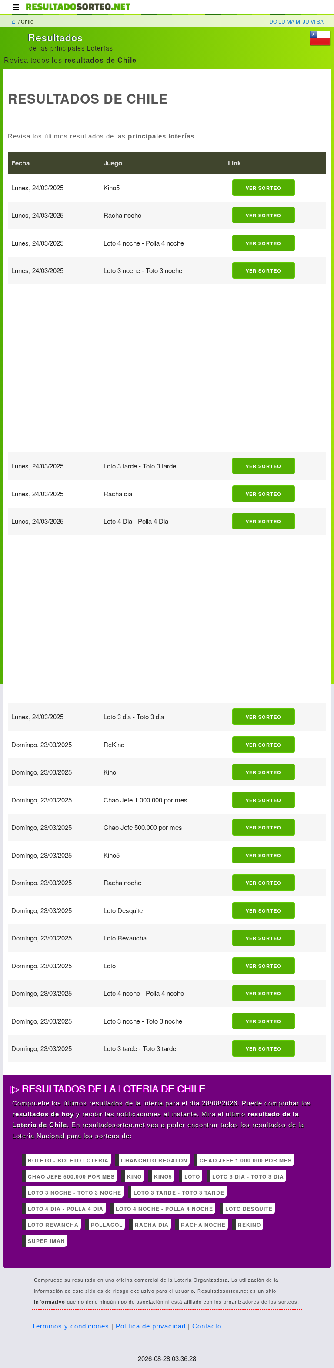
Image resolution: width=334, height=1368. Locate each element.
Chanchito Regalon (154, 1160)
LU (281, 21)
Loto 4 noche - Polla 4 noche (164, 1209)
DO (273, 21)
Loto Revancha (53, 1225)
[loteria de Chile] (78, 11)
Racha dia (152, 1225)
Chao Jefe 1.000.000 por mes (246, 1160)
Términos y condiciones (70, 1326)
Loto (192, 1176)
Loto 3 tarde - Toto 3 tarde (179, 1192)
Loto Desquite (249, 1209)
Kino (134, 1176)
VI (313, 21)
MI (298, 21)
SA (320, 21)
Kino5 (163, 1176)
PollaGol (107, 1225)
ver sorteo (263, 188)
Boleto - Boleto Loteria (68, 1160)
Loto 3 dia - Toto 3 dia (248, 1176)
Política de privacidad (151, 1326)
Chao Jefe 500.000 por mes (71, 1176)
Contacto (206, 1326)
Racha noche (203, 1225)
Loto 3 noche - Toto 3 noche (74, 1192)
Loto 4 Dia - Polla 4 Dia (66, 1209)
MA (290, 21)
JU (306, 21)
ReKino (249, 1225)
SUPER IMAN (46, 1241)
